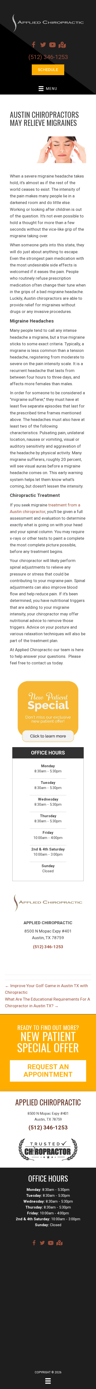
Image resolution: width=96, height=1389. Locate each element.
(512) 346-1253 (48, 57)
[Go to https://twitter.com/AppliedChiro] (43, 45)
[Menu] (48, 1381)
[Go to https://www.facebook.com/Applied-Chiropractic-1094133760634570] (34, 45)
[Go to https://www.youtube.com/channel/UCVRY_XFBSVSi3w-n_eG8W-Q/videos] (52, 45)
